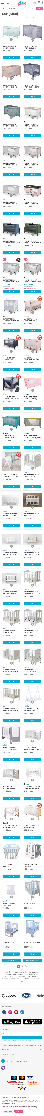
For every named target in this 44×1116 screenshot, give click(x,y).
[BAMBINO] (26, 472)
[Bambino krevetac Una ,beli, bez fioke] (11, 539)
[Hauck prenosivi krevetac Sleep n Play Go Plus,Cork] (32, 266)
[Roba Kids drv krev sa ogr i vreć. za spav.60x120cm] (32, 812)
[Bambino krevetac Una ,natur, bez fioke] (32, 539)
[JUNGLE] (26, 316)
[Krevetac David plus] (32, 929)
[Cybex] (9, 996)
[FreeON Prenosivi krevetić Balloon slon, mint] (11, 32)
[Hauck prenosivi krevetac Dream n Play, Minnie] (32, 188)
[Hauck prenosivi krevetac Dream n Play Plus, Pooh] (32, 110)
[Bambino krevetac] (32, 461)
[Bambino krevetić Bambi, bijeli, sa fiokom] (11, 617)
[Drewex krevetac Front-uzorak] (32, 695)
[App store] (32, 1022)
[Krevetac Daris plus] (11, 929)
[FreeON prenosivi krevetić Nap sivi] (32, 32)
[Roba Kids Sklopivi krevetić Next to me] (11, 461)
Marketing (33, 1107)
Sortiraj (4, 8)
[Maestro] (14, 1078)
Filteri (39, 8)
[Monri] (15, 1083)
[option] (9, 995)
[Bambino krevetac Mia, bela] (32, 500)
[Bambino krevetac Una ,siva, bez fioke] (11, 578)
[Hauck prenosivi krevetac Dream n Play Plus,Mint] (11, 188)
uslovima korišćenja (25, 1041)
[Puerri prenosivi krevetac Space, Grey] (32, 422)
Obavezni (8, 1107)
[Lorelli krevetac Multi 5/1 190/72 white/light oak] (11, 773)
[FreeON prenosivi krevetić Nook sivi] (32, 71)
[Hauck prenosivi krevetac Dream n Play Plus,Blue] (11, 149)
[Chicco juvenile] (26, 996)
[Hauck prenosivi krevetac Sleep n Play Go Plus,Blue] (11, 266)
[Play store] (11, 1022)
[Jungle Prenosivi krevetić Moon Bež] (32, 344)
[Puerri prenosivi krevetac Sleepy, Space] (11, 422)
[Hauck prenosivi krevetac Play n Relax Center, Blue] (11, 227)
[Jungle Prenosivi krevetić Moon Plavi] (11, 383)
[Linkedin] (22, 1012)
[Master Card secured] (32, 1083)
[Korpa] (41, 4)
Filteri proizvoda (32, 961)
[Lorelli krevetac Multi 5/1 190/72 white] (32, 734)
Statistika (24, 1107)
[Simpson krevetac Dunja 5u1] (11, 851)
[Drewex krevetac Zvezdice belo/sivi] (11, 734)
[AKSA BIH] (22, 3)
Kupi (12, 58)
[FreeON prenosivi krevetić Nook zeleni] (11, 110)
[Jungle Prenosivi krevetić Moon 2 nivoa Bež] (32, 305)
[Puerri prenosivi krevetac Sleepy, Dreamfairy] (32, 383)
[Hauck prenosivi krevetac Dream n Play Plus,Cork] (32, 149)
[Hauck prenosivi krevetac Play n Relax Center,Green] (32, 227)
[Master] (22, 1078)
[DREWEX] (26, 706)
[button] (8, 3)
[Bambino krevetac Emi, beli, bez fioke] (11, 500)
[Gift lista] (34, 3)
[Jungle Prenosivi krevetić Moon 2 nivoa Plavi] (11, 344)
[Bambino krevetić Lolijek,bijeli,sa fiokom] (32, 656)
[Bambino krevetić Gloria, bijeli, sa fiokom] (32, 617)
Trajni (16, 1107)
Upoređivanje (11, 961)
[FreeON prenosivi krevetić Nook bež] (11, 71)
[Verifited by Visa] (22, 1088)
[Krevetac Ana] (32, 890)
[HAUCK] (26, 122)
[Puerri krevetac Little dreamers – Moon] (11, 812)
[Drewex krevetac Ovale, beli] (11, 890)
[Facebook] (4, 1012)
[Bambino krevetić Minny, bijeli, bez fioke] (11, 695)
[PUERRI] (26, 394)
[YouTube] (16, 1012)
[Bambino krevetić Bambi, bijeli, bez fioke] (32, 578)
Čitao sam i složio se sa (17, 1041)
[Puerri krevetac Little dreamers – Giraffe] (32, 773)
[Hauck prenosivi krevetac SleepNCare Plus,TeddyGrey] (11, 305)
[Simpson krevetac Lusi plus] (32, 851)
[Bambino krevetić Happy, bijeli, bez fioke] (11, 656)
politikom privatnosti (10, 1103)
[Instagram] (10, 1012)
